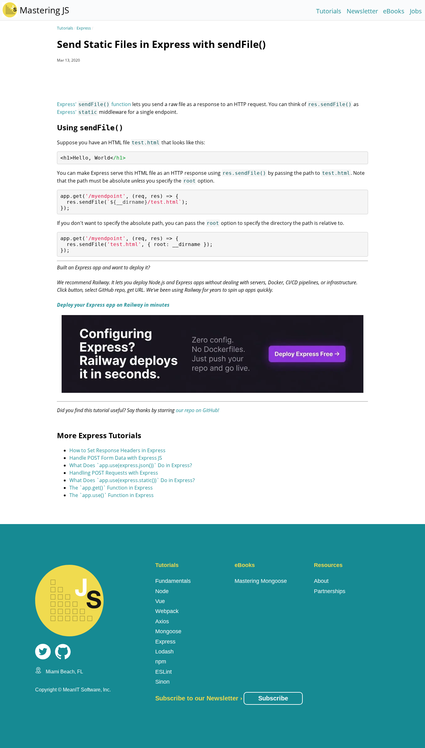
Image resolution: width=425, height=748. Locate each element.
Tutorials (328, 11)
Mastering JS (44, 10)
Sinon (162, 682)
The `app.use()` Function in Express (111, 495)
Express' (77, 112)
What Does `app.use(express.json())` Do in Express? (130, 465)
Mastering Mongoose (261, 581)
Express (84, 28)
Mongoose (168, 631)
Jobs (416, 11)
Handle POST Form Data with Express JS (115, 457)
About (321, 581)
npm (160, 661)
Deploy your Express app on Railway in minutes (113, 304)
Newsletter (362, 11)
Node (162, 591)
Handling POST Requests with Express (113, 472)
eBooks (393, 11)
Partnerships (329, 591)
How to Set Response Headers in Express (117, 450)
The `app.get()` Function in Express (111, 487)
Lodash (164, 651)
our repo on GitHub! (197, 410)
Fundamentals (173, 581)
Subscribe (273, 698)
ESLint (163, 672)
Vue (160, 601)
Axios (162, 621)
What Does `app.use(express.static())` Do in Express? (132, 480)
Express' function (94, 104)
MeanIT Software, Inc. (87, 689)
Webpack (167, 611)
